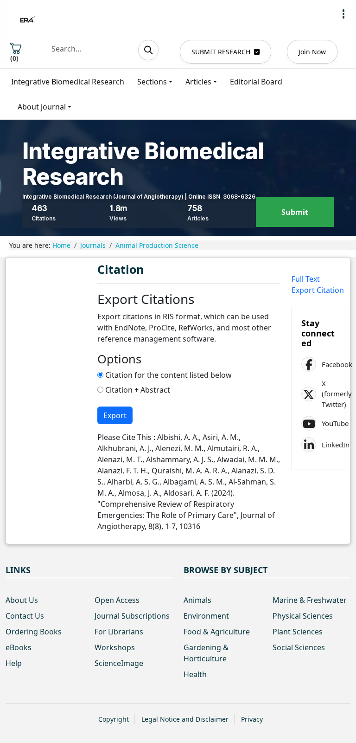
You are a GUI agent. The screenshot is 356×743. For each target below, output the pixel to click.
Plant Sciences (298, 632)
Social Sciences (299, 647)
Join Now (312, 51)
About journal (42, 107)
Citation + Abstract (136, 390)
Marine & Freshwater (310, 600)
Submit (294, 212)
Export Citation (318, 290)
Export (115, 415)
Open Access (117, 600)
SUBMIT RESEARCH (220, 51)
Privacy (252, 719)
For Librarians (119, 632)
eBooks (19, 647)
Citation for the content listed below (167, 375)
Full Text (306, 279)
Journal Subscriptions (132, 616)
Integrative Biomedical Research (67, 82)
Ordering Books (34, 632)
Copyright (113, 719)
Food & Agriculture (217, 632)
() (14, 58)
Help (14, 663)
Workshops (115, 647)
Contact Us (25, 616)
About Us (22, 600)
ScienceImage (119, 663)
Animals (197, 600)
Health (195, 674)
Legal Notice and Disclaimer (185, 719)
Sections (152, 82)
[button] (343, 14)
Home (61, 245)
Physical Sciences (303, 616)
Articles (198, 82)
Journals (93, 245)
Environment (206, 616)
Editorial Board (256, 82)
